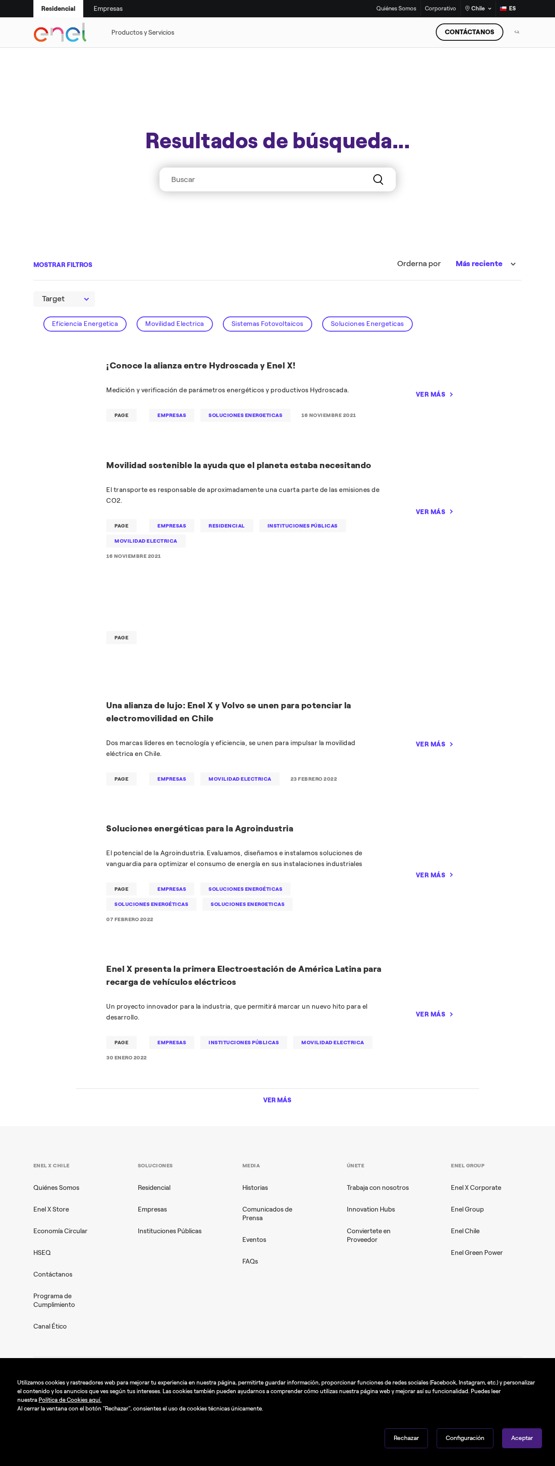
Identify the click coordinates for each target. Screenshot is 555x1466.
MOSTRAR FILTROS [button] (62, 265)
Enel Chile (465, 1231)
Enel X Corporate (476, 1188)
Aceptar (522, 1438)
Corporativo (440, 9)
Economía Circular (60, 1231)
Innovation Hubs (371, 1209)
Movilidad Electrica (174, 324)
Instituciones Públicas (170, 1231)
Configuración (465, 1438)
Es (512, 8)
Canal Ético (50, 1326)
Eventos (254, 1240)
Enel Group (467, 1209)
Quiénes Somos (396, 9)
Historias (255, 1188)
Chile (478, 8)
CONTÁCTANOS (469, 32)
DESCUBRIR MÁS (411, 201)
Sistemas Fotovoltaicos (268, 324)
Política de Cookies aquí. (70, 1400)
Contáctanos (52, 1274)
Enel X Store (51, 1209)
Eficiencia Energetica (85, 324)
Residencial (154, 1188)
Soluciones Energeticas (367, 324)
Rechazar (406, 1438)
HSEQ (42, 1253)
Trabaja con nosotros (378, 1188)
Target (53, 298)
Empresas (152, 1209)
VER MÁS (431, 394)
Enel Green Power (477, 1253)
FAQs (250, 1261)
